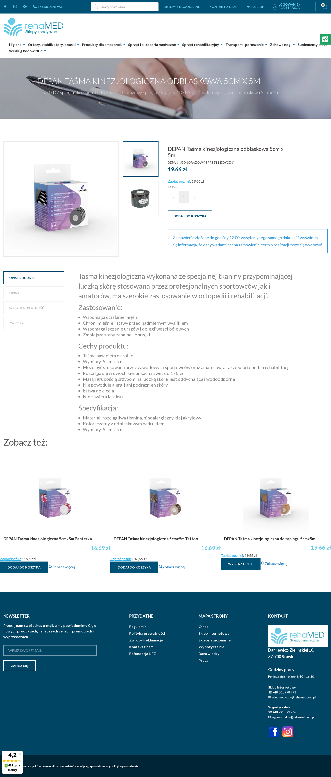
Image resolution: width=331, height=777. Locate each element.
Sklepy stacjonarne (182, 7)
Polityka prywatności (147, 633)
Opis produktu (22, 278)
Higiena (15, 44)
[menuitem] (182, 7)
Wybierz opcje (240, 564)
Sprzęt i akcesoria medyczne (152, 44)
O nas (203, 626)
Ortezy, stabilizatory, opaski (52, 44)
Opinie (14, 293)
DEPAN (173, 162)
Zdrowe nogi (280, 44)
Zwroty (16, 323)
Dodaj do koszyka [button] (24, 567)
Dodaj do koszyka (190, 216)
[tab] (33, 277)
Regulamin (138, 626)
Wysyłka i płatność (26, 308)
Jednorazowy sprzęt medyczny (145, 92)
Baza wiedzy (209, 653)
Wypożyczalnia (211, 647)
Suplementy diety (312, 44)
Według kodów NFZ (26, 51)
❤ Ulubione (256, 7)
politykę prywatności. (125, 766)
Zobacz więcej (63, 567)
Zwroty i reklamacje (146, 640)
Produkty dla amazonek (102, 44)
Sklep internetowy (214, 633)
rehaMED (47, 92)
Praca (203, 660)
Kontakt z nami (223, 7)
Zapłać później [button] (179, 181)
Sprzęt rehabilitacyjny (200, 44)
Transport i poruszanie (244, 44)
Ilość (172, 187)
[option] (61, 199)
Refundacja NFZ (142, 653)
